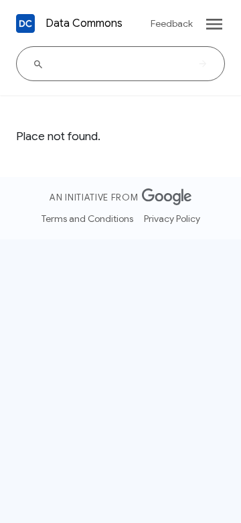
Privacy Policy (172, 219)
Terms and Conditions (87, 219)
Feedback (172, 23)
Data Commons (84, 23)
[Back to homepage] (25, 23)
